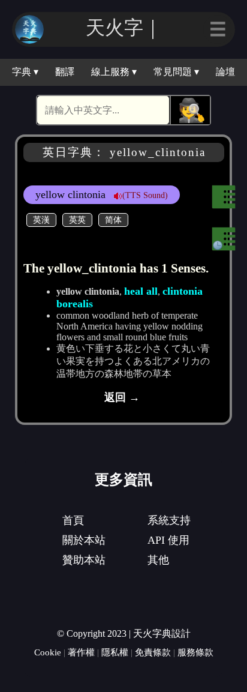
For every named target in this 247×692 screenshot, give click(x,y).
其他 (158, 560)
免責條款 (153, 652)
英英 (77, 219)
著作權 (81, 652)
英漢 (41, 219)
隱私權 (114, 652)
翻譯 (64, 72)
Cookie (47, 652)
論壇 (225, 72)
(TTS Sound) (145, 195)
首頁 (73, 520)
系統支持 (169, 520)
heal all (141, 291)
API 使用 (168, 540)
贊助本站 (84, 560)
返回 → (122, 397)
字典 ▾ (25, 72)
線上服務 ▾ (114, 72)
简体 (113, 219)
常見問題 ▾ (176, 72)
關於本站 (84, 540)
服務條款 (195, 652)
